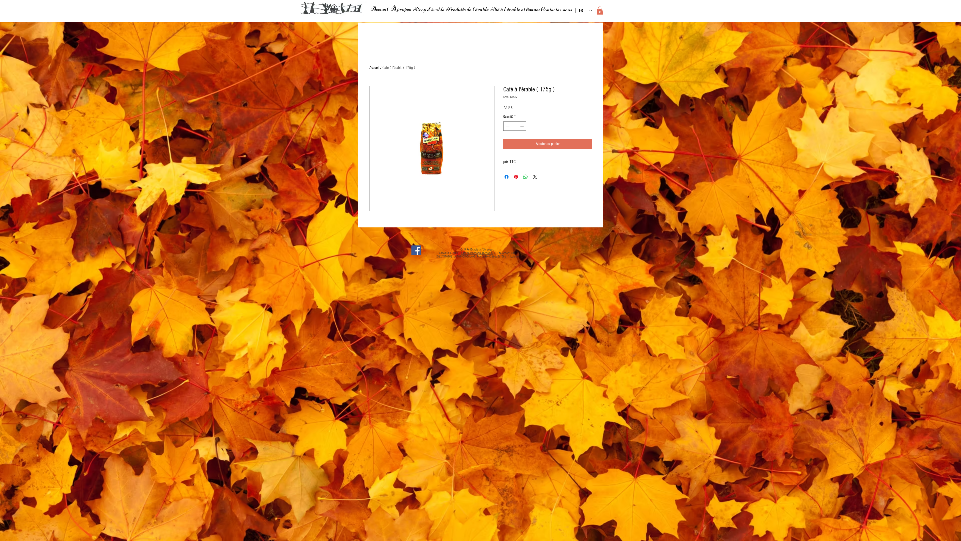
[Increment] (522, 126)
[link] (599, 11)
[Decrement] (507, 126)
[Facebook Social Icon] (416, 250)
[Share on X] (535, 177)
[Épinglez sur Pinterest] (516, 177)
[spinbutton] (514, 126)
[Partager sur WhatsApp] (526, 177)
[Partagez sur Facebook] (507, 177)
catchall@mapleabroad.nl (477, 253)
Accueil (374, 67)
